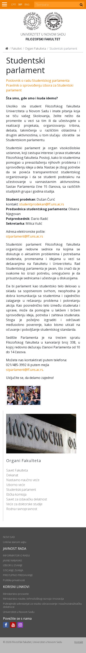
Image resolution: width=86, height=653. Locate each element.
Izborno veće (15, 485)
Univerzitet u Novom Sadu (43, 34)
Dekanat (12, 475)
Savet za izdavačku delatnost (26, 499)
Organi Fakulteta (35, 48)
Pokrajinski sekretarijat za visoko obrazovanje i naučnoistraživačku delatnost (42, 605)
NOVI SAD (9, 537)
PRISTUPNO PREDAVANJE (18, 575)
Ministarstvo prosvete (16, 594)
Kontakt (78, 642)
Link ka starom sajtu (14, 542)
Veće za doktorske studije (24, 504)
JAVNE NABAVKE (12, 560)
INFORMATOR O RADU (16, 555)
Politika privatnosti (14, 580)
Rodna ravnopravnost (21, 509)
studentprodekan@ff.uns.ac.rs (41, 204)
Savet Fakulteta (17, 470)
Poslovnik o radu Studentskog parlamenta (37, 80)
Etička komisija (16, 494)
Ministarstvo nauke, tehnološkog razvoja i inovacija (33, 598)
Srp (20, 4)
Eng (27, 4)
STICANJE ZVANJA (13, 570)
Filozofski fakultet (43, 39)
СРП (13, 4)
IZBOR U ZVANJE (12, 565)
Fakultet (17, 48)
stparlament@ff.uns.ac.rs (24, 236)
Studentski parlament (21, 489)
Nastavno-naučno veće (22, 480)
